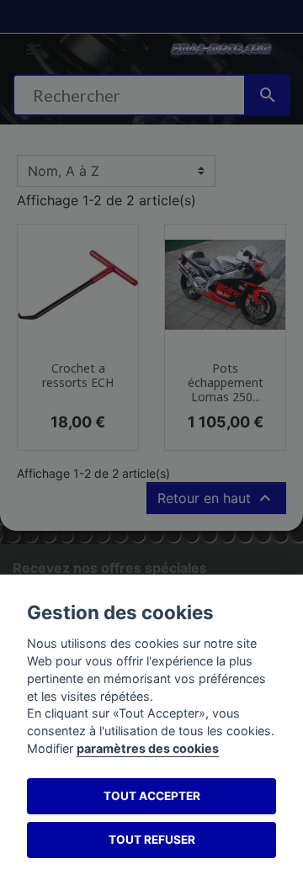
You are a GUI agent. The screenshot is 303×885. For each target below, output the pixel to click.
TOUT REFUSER (152, 839)
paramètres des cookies (148, 748)
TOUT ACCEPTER (152, 796)
